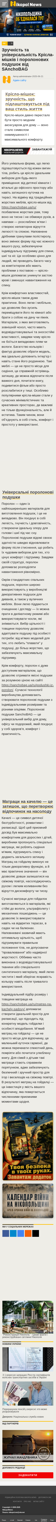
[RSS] (28, 1233)
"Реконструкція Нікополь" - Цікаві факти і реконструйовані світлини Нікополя (25, 1335)
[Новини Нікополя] (26, 3)
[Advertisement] (28, 459)
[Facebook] (5, 1233)
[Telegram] (13, 1233)
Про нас (27, 1501)
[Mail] (35, 1233)
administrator (25, 76)
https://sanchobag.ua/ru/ (19, 207)
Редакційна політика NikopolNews (20, 1497)
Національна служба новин (28, 1416)
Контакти (17, 1501)
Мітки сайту (38, 1501)
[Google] (20, 1233)
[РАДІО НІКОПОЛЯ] (27, 1201)
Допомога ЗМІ (44, 1497)
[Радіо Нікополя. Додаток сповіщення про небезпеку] (27, 1146)
